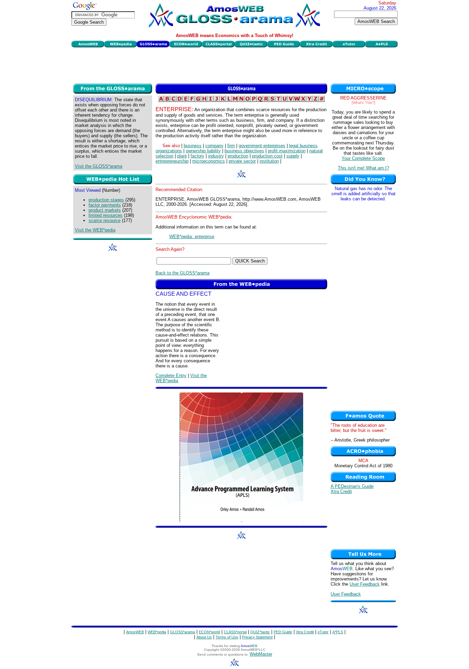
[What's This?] (363, 103)
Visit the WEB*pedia (95, 230)
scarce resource (105, 220)
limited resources (106, 215)
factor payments (105, 205)
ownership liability (203, 150)
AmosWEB (135, 632)
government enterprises (262, 145)
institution (269, 161)
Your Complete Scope (363, 158)
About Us (204, 637)
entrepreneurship (172, 161)
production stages (106, 199)
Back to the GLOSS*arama (182, 272)
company (214, 145)
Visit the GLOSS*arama (98, 166)
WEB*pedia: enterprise (191, 236)
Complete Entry (171, 375)
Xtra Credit (341, 491)
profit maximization (287, 150)
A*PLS (337, 632)
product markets (105, 210)
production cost (267, 156)
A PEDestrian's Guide (352, 486)
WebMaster (261, 654)
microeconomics (208, 161)
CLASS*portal (235, 632)
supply (292, 156)
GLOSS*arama (182, 632)
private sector (242, 161)
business (193, 145)
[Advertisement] (234, 64)
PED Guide (283, 632)
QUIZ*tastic (260, 632)
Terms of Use (227, 637)
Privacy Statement (257, 637)
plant (182, 156)
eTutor (323, 632)
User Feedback (365, 584)
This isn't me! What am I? (363, 168)
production (238, 156)
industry (216, 156)
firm (231, 145)
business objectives (244, 150)
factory (197, 156)
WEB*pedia (157, 632)
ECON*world (209, 632)
